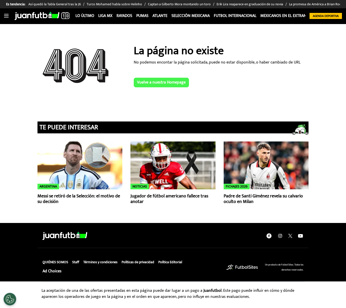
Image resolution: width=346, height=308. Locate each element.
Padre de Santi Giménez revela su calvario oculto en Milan (263, 199)
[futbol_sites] (242, 267)
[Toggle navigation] (6, 16)
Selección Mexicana (190, 15)
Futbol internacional (235, 15)
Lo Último (84, 15)
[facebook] (269, 236)
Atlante (159, 15)
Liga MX (105, 15)
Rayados (124, 15)
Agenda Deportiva (326, 15)
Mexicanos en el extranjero (287, 15)
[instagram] (280, 236)
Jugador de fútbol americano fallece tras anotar (169, 199)
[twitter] (290, 236)
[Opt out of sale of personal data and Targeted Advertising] (10, 299)
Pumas (142, 15)
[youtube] (300, 236)
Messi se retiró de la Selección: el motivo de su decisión (78, 199)
